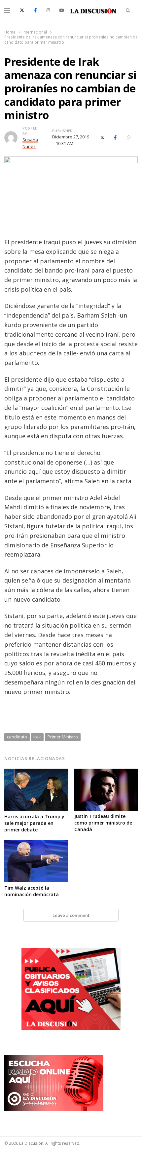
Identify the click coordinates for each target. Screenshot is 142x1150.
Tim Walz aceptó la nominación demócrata (31, 891)
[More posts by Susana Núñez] (11, 135)
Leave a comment (71, 915)
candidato (17, 737)
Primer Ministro (63, 737)
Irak (37, 737)
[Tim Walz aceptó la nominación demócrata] (36, 844)
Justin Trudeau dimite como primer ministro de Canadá (103, 822)
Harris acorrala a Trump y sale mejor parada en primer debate (34, 823)
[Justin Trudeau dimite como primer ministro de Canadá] (106, 773)
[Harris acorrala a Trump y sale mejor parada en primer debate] (36, 773)
